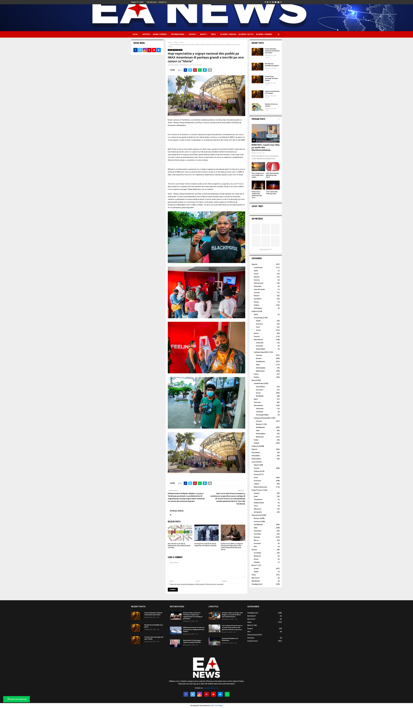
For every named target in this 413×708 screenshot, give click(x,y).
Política (256, 305)
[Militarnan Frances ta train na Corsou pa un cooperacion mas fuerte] (176, 630)
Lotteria (256, 484)
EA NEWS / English (228, 34)
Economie (259, 390)
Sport (256, 399)
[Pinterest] (206, 694)
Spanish (254, 264)
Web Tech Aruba (217, 705)
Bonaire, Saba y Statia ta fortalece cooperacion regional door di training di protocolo (192, 616)
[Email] (220, 694)
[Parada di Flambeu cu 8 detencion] (214, 641)
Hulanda (257, 537)
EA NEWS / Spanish (264, 34)
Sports (256, 333)
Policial (256, 468)
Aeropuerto (258, 512)
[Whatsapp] (227, 694)
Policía (256, 302)
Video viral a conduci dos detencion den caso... (257, 194)
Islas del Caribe (259, 289)
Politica (256, 471)
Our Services (152, 2)
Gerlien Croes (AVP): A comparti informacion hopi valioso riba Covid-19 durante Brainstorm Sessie (232, 546)
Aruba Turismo (160, 34)
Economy (259, 324)
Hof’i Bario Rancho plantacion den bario (272, 175)
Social (170, 49)
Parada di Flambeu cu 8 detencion (230, 639)
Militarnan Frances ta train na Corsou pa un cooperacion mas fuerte (193, 629)
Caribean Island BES (261, 352)
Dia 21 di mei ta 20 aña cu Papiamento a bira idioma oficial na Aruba (179, 545)
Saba (258, 364)
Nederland (260, 437)
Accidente (257, 553)
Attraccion (257, 509)
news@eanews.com (210, 688)
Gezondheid (260, 387)
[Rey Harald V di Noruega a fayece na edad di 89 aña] (176, 643)
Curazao (257, 292)
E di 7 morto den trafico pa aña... (272, 192)
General (256, 493)
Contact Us (162, 2)
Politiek (256, 443)
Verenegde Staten (262, 415)
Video (213, 34)
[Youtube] (213, 694)
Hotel (256, 496)
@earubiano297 (266, 249)
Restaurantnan (259, 503)
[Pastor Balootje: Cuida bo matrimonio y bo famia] (257, 52)
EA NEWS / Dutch (246, 34)
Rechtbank (259, 396)
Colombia (259, 346)
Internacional (178, 34)
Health (258, 321)
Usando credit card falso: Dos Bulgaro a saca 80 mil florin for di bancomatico (232, 615)
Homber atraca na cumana (271, 105)
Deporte (146, 34)
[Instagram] (199, 694)
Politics (256, 377)
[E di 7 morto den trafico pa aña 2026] (273, 185)
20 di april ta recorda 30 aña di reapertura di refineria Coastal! (205, 544)
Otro (255, 546)
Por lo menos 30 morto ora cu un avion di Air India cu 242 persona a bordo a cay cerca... (232, 627)
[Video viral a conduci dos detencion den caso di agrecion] (258, 185)
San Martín (257, 299)
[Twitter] (192, 694)
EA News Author (174, 65)
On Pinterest (257, 218)
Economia (257, 481)
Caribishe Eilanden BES (262, 418)
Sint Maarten (260, 361)
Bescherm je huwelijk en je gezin (272, 64)
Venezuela (257, 286)
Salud (256, 270)
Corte (256, 477)
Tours (256, 506)
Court (258, 327)
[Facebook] (185, 694)
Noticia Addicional (260, 487)
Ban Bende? (256, 581)
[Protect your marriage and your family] (257, 79)
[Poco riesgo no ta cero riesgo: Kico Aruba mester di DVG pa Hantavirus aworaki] (258, 166)
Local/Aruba (258, 267)
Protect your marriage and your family (271, 78)
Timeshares (258, 499)
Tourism (257, 336)
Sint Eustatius (260, 368)
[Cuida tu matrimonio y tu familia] (257, 94)
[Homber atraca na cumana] (257, 107)
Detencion (257, 556)
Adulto (256, 572)
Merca (256, 540)
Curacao (259, 355)
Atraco (256, 559)
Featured (175, 49)
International (258, 339)
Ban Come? (256, 578)
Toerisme (257, 402)
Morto (203, 34)
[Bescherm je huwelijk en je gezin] (257, 66)
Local (135, 34)
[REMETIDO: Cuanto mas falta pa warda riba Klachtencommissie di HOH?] (266, 133)
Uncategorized (257, 584)
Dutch (254, 380)
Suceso (192, 34)
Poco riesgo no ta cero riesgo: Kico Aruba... (258, 175)
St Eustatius (258, 308)
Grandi (256, 568)
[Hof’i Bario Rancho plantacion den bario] (273, 166)
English (254, 311)
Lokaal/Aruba (258, 383)
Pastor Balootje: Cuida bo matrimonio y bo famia (272, 51)
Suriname (257, 543)
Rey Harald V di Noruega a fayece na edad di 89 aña (192, 641)
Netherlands (260, 371)
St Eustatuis (256, 452)
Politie (256, 440)
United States (260, 349)
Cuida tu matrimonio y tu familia (272, 92)
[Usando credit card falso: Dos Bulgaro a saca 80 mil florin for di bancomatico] (214, 616)
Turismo (257, 280)
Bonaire (256, 296)
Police (256, 374)
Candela (257, 562)
